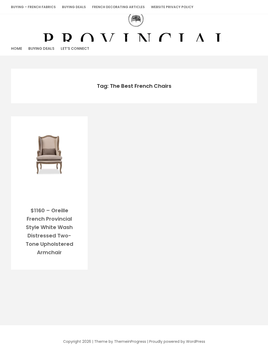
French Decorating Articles (118, 7)
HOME (16, 48)
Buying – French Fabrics (33, 7)
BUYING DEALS (74, 7)
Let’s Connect (75, 48)
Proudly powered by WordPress (177, 341)
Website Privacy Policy (172, 7)
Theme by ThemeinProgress (120, 341)
